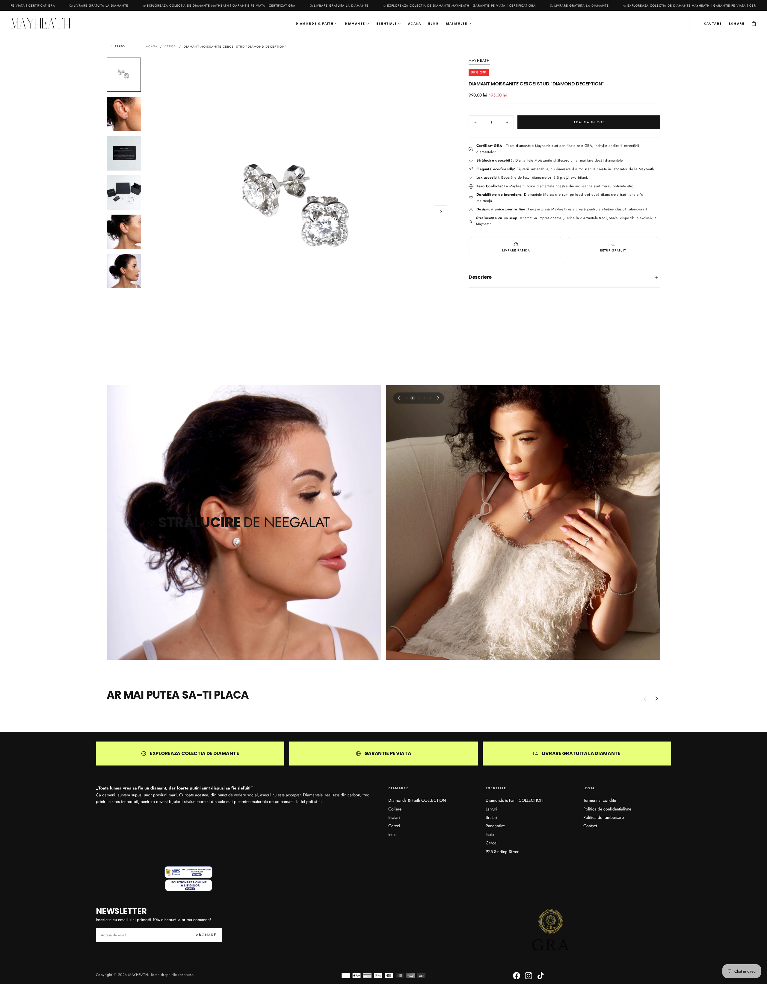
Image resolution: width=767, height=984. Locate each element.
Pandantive (495, 826)
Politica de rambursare (603, 817)
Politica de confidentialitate (607, 809)
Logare (736, 24)
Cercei (170, 46)
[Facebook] (516, 975)
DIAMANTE (355, 24)
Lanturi (491, 809)
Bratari (394, 817)
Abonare (206, 935)
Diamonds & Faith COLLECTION (417, 800)
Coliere (394, 809)
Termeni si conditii (599, 800)
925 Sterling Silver (502, 852)
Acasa (152, 46)
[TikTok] (540, 975)
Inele (392, 834)
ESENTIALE (386, 24)
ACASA (414, 24)
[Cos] (753, 23)
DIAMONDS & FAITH (314, 24)
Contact (590, 826)
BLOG (433, 24)
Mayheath (479, 60)
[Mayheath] (188, 879)
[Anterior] (399, 398)
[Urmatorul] (438, 398)
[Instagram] (528, 975)
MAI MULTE (456, 24)
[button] (713, 23)
